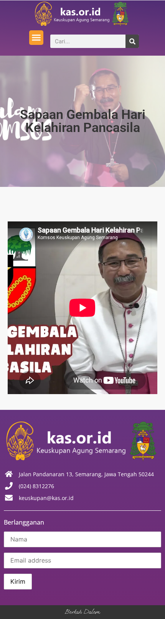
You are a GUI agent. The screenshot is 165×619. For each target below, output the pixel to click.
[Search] (132, 41)
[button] (36, 37)
